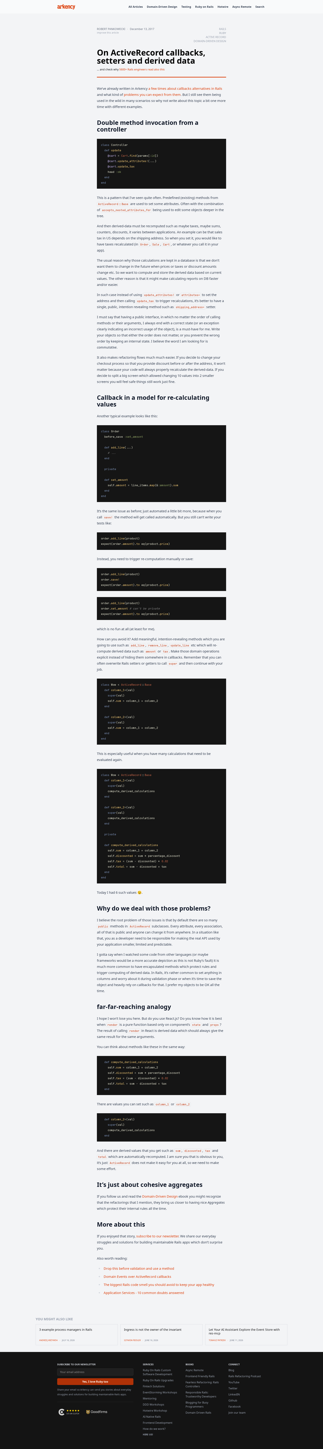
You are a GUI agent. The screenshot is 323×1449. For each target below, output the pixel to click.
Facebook (234, 1406)
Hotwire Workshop (155, 1410)
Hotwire (223, 7)
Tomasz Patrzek (217, 1340)
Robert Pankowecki (111, 29)
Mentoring (149, 1398)
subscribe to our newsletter (157, 1236)
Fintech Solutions (154, 1386)
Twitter (233, 1388)
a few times (157, 88)
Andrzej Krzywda (48, 1340)
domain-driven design (210, 41)
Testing (186, 7)
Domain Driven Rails (198, 1412)
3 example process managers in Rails (65, 1330)
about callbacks (179, 88)
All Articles (136, 7)
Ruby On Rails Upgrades (158, 1380)
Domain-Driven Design (162, 7)
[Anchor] (92, 122)
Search (259, 7)
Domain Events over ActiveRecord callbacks (137, 1276)
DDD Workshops (153, 1404)
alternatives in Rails (207, 88)
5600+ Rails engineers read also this (142, 69)
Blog (231, 1370)
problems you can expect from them (152, 94)
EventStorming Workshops (160, 1392)
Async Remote (241, 7)
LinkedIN (234, 1394)
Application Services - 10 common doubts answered (144, 1292)
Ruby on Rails (204, 7)
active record (216, 37)
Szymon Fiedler (132, 1340)
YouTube (233, 1382)
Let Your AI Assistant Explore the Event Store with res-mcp (244, 1331)
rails (222, 29)
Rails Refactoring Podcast (244, 1376)
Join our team (237, 1412)
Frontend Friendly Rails (200, 1376)
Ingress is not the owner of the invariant (153, 1330)
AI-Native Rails (152, 1417)
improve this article (108, 32)
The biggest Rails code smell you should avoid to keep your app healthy (159, 1284)
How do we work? (154, 1429)
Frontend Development (157, 1423)
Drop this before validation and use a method (139, 1268)
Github (232, 1400)
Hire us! (148, 1434)
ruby (222, 33)
